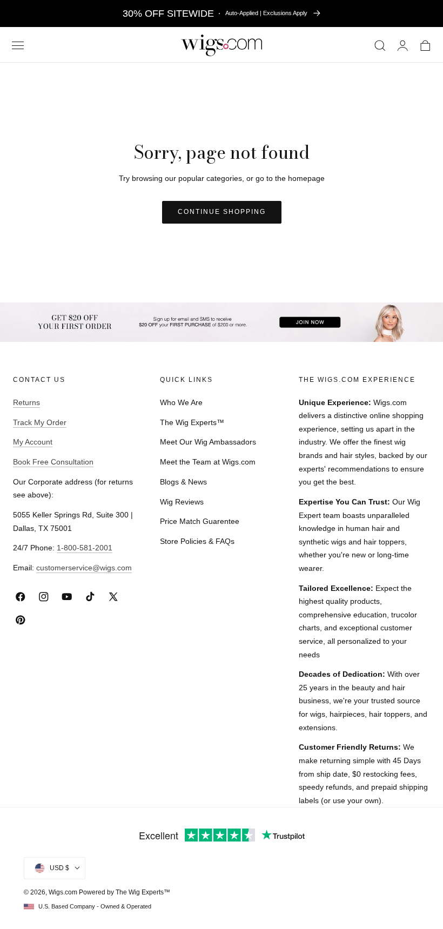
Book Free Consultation (53, 461)
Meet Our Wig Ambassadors (208, 441)
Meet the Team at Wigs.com (208, 461)
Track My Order (39, 422)
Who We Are (181, 402)
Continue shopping (222, 212)
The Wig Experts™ (192, 422)
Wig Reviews (182, 501)
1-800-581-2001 (84, 547)
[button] (18, 46)
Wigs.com (63, 892)
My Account (32, 441)
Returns (26, 402)
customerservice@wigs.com (84, 567)
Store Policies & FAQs (197, 541)
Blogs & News (183, 481)
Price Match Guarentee (199, 521)
